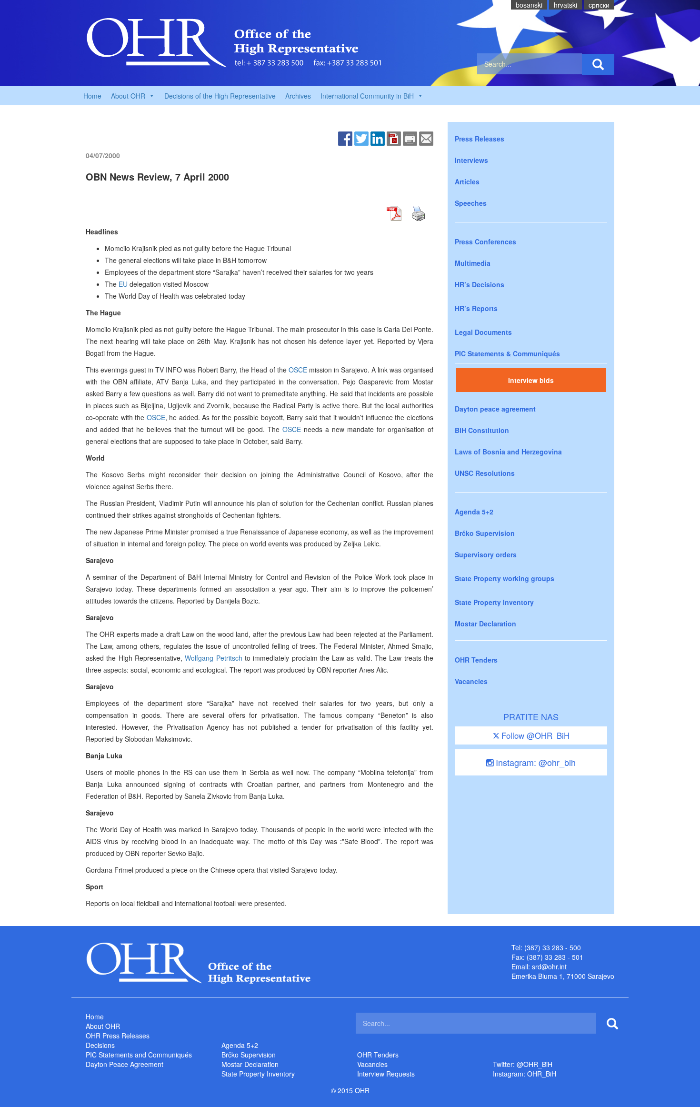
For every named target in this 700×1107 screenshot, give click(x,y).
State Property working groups (504, 578)
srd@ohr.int (549, 966)
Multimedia (472, 263)
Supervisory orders (486, 554)
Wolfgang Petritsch (213, 658)
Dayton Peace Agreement (124, 1064)
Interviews (471, 160)
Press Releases (479, 138)
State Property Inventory (494, 602)
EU (123, 284)
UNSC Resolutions (485, 473)
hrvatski (565, 5)
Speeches (471, 203)
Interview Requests (386, 1073)
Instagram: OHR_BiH (524, 1073)
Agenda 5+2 (474, 511)
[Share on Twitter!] (361, 137)
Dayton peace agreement (495, 408)
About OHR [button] (128, 96)
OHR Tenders (476, 659)
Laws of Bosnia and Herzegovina (508, 451)
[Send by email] (426, 137)
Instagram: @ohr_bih (534, 762)
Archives (298, 96)
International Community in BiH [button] (367, 96)
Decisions (100, 1045)
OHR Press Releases (118, 1035)
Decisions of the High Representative (220, 96)
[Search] (598, 64)
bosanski (529, 5)
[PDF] (394, 137)
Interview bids (531, 380)
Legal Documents (483, 332)
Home (92, 96)
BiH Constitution (482, 430)
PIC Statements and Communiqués (139, 1054)
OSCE (298, 369)
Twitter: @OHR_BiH (522, 1064)
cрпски (599, 5)
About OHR (103, 1026)
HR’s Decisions (479, 284)
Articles (467, 181)
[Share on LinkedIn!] (377, 137)
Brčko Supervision (485, 533)
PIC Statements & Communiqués (507, 353)
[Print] (410, 137)
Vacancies (471, 681)
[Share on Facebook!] (345, 137)
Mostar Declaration (485, 623)
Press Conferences (485, 241)
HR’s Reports (476, 308)
